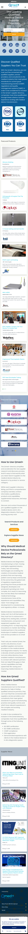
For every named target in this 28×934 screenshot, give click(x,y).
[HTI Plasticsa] (5, 239)
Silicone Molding (8, 162)
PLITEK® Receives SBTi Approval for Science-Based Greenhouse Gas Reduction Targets (14, 838)
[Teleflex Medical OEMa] (8, 338)
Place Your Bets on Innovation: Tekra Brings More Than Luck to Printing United (13, 774)
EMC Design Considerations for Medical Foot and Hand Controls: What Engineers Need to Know (13, 871)
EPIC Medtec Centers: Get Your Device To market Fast (13, 327)
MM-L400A (6, 292)
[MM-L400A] (14, 283)
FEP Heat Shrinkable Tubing (12, 377)
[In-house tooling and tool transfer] (14, 219)
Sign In (25, 7)
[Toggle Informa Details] (14, 1)
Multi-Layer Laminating (10, 260)
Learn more (14, 529)
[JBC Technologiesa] (6, 271)
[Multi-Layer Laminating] (14, 250)
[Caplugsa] (10, 208)
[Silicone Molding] (14, 153)
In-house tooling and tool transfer (13, 229)
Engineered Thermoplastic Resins (13, 359)
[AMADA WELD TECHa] (5, 305)
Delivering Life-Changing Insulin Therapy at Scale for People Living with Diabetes (13, 806)
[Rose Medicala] (11, 175)
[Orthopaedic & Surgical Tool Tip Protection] (14, 187)
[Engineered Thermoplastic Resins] (14, 350)
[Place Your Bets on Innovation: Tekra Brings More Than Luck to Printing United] (14, 763)
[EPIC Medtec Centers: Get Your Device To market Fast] (14, 317)
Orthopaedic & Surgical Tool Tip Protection (13, 197)
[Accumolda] (6, 371)
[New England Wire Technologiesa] (4, 389)
